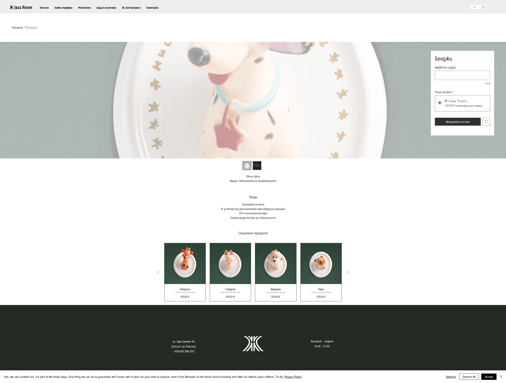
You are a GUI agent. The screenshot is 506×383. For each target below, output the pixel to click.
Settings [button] (451, 377)
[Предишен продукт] (158, 272)
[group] (253, 272)
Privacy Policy (293, 377)
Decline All (469, 377)
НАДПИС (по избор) (445, 67)
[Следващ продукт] (347, 272)
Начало (17, 27)
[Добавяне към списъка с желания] (486, 122)
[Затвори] (501, 377)
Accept (489, 377)
